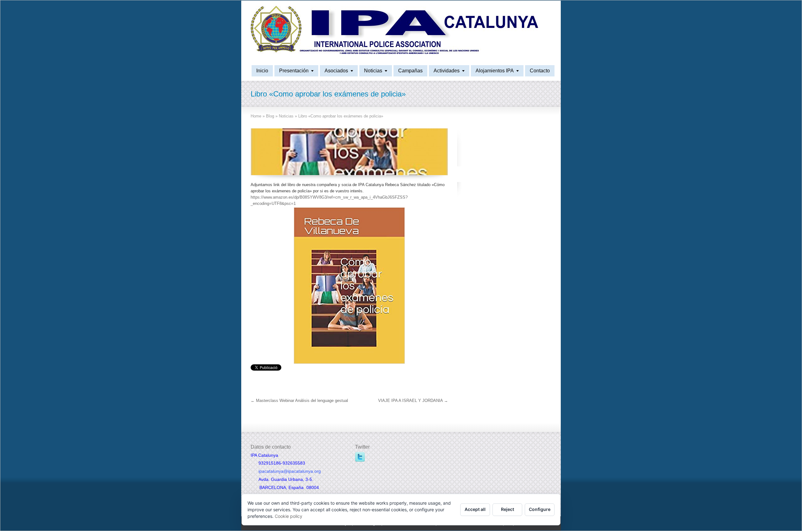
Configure (539, 509)
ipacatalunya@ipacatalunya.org (289, 471)
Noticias (373, 70)
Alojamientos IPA (495, 70)
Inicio (262, 70)
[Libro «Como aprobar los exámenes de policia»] (349, 151)
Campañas (410, 70)
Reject (507, 509)
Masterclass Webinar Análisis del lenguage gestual (299, 400)
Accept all (475, 509)
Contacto (540, 70)
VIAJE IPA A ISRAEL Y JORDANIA (413, 400)
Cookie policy (288, 516)
